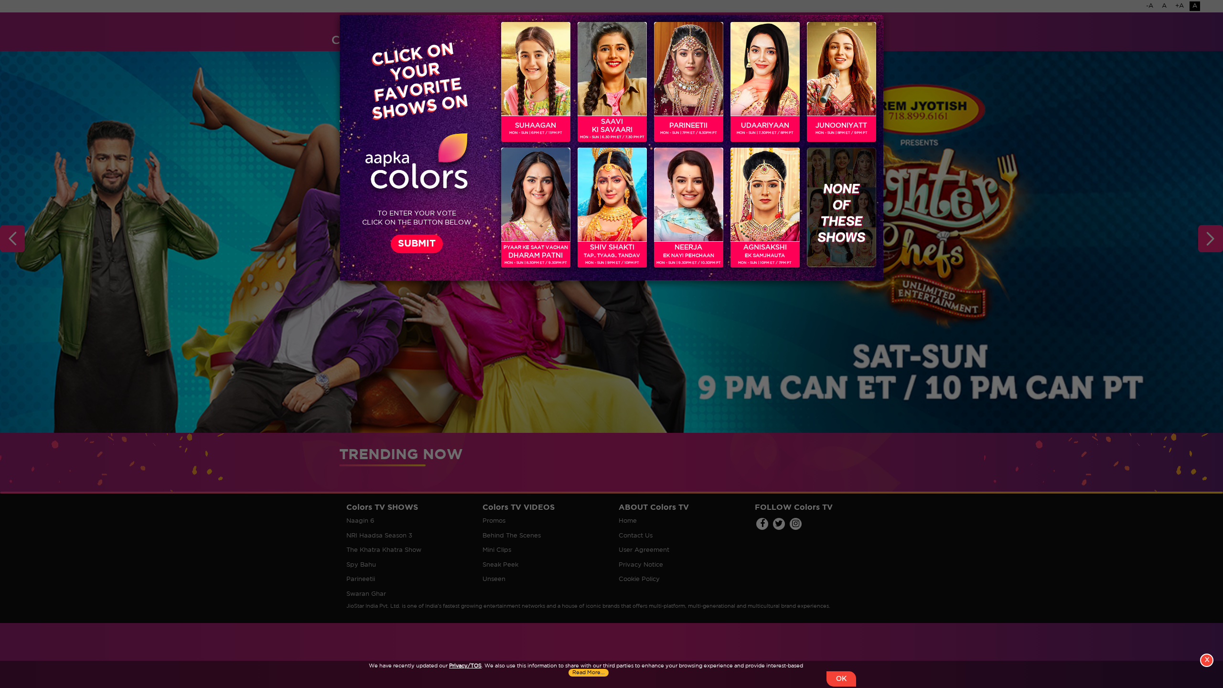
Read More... (588, 672)
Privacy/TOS (465, 666)
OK (841, 679)
